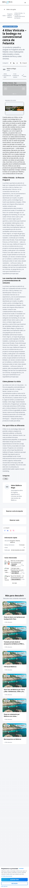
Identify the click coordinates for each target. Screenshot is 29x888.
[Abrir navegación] (25, 2)
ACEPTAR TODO (14, 879)
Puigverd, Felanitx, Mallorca (9, 15)
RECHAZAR (14, 883)
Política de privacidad (7, 876)
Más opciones (4, 886)
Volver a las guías (11, 9)
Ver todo (14, 583)
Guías (4, 15)
